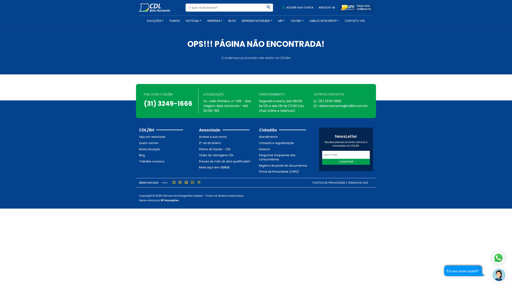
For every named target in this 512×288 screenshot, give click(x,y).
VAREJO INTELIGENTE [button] (323, 21)
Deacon (264, 149)
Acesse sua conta (299, 7)
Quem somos (148, 143)
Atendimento (268, 137)
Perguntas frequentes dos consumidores (277, 157)
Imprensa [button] (213, 21)
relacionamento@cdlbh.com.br (343, 106)
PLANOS (175, 21)
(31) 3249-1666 (168, 103)
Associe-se (327, 7)
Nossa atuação (149, 149)
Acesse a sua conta (213, 137)
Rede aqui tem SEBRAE (214, 167)
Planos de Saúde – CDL (215, 149)
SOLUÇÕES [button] (154, 21)
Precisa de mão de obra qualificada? (224, 161)
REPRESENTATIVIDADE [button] (256, 21)
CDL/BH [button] (296, 21)
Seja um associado (152, 137)
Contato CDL (355, 21)
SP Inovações (170, 200)
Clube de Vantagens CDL (216, 155)
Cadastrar (346, 161)
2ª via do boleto (210, 143)
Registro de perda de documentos (283, 166)
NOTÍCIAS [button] (192, 21)
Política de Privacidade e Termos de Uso (340, 183)
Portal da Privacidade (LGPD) (279, 172)
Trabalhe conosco (151, 161)
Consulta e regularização (276, 143)
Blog (232, 21)
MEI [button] (280, 21)
